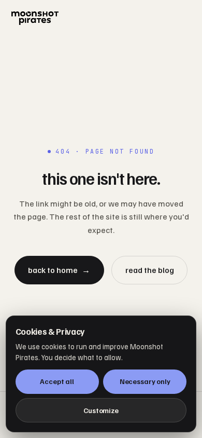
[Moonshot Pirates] (100, 18)
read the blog (149, 270)
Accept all (57, 381)
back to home (59, 270)
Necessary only (145, 381)
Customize (101, 410)
